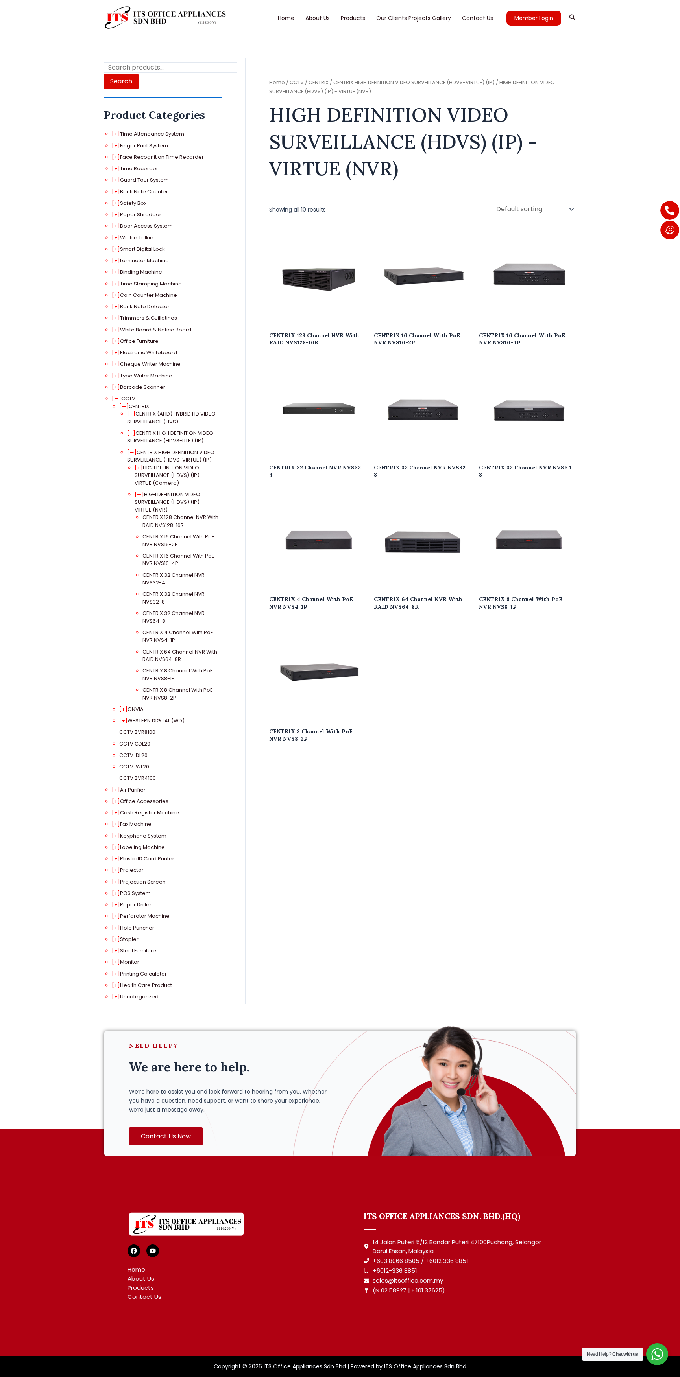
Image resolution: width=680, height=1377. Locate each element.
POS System (135, 893)
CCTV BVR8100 (137, 732)
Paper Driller (136, 904)
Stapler (129, 939)
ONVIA (136, 709)
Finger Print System (144, 145)
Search (121, 81)
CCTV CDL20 (134, 743)
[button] (533, 18)
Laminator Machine (144, 260)
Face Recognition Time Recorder (162, 157)
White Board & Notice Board (155, 329)
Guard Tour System (144, 180)
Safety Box (133, 203)
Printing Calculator (143, 974)
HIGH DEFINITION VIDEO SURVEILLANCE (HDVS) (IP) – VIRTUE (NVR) (169, 502)
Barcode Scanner (142, 387)
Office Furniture (139, 341)
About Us (317, 18)
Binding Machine (141, 272)
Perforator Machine (145, 916)
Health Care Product (146, 985)
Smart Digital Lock (142, 249)
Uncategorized (139, 996)
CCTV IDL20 (133, 755)
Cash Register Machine (149, 812)
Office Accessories (144, 801)
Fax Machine (136, 824)
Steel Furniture (138, 950)
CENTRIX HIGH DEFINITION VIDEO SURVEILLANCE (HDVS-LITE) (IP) (170, 437)
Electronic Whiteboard (148, 352)
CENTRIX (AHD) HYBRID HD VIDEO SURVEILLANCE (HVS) (171, 417)
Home (286, 18)
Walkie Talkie (136, 237)
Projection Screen (143, 881)
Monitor (129, 962)
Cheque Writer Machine (150, 364)
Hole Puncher (137, 928)
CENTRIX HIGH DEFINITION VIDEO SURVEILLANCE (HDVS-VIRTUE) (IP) (170, 456)
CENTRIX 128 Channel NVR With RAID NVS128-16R (180, 521)
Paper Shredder (140, 214)
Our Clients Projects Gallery (413, 18)
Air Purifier (133, 789)
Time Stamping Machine (151, 283)
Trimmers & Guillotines (148, 318)
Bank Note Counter (144, 191)
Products (353, 18)
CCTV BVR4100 (137, 778)
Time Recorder (139, 168)
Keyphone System (143, 835)
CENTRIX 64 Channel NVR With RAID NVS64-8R (179, 655)
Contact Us (477, 18)
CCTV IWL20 (134, 766)
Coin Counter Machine (148, 295)
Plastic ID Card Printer (147, 858)
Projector (132, 870)
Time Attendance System (152, 134)
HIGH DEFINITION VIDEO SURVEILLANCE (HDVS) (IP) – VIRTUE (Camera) (169, 475)
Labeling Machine (142, 847)
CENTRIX (139, 406)
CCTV (128, 398)
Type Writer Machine (146, 375)
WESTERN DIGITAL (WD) (156, 720)
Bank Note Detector (145, 306)
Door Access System (146, 226)
